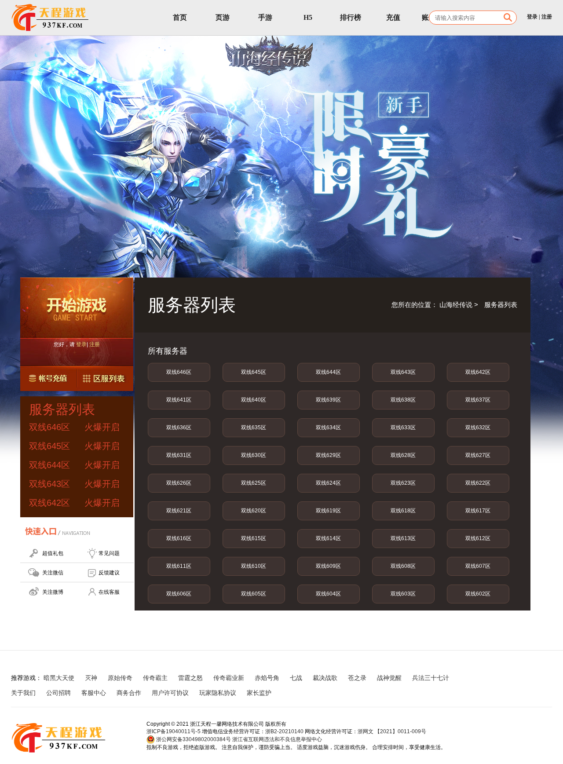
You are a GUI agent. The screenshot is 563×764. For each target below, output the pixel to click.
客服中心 (93, 692)
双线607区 (477, 566)
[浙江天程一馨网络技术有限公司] (50, 17)
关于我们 (23, 692)
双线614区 (328, 538)
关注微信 (52, 573)
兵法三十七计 (430, 677)
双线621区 (178, 511)
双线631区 (178, 455)
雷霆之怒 (190, 677)
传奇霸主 (155, 677)
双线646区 (178, 372)
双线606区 (178, 594)
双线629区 (328, 455)
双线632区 (477, 427)
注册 (546, 17)
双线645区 (253, 372)
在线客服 (109, 592)
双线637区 (477, 400)
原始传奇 (120, 677)
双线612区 (477, 538)
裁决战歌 (325, 677)
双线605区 (253, 594)
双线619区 (328, 511)
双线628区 (403, 455)
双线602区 (477, 594)
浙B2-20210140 (284, 731)
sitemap (293, 692)
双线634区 (328, 427)
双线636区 (178, 427)
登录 (532, 17)
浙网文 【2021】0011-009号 (392, 731)
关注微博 (52, 592)
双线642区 (477, 372)
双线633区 (403, 427)
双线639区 (328, 400)
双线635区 (253, 427)
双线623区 (403, 483)
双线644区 (328, 372)
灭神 (91, 677)
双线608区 (403, 566)
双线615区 (253, 538)
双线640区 (253, 400)
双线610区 (253, 566)
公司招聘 (58, 692)
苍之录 (357, 677)
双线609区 (328, 566)
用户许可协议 (170, 692)
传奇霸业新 (228, 677)
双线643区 (403, 372)
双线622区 (477, 483)
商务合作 (129, 692)
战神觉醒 (389, 677)
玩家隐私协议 (217, 692)
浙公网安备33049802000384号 (193, 739)
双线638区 (403, 400)
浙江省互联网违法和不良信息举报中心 (277, 739)
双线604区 (328, 594)
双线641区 (178, 400)
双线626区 (178, 483)
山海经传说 (455, 304)
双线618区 (403, 511)
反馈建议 (109, 573)
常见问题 (109, 553)
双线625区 (253, 483)
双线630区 (253, 455)
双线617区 (477, 511)
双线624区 (328, 483)
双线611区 (178, 566)
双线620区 (253, 511)
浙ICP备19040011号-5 (173, 731)
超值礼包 (52, 553)
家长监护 (259, 692)
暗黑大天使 (59, 677)
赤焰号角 (267, 677)
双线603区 (403, 594)
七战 (296, 677)
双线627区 (477, 455)
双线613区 (403, 538)
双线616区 (178, 538)
